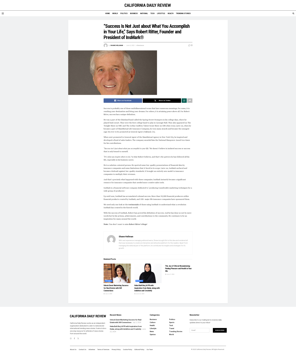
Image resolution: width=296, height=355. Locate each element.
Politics (124, 13)
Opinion (153, 334)
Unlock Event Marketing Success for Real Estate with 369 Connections (116, 288)
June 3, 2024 (170, 274)
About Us (73, 349)
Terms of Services (103, 349)
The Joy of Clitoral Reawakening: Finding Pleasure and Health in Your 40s (178, 268)
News (152, 331)
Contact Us (82, 349)
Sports (171, 322)
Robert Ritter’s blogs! (138, 224)
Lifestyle (161, 13)
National (144, 13)
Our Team (150, 349)
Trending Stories (183, 13)
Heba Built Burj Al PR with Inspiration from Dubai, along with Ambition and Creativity (147, 288)
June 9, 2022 (130, 45)
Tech (152, 13)
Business (134, 13)
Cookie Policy (127, 349)
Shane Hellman (116, 45)
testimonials (133, 204)
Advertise (92, 349)
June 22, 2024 (139, 294)
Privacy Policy (116, 349)
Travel (171, 328)
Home (107, 13)
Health (170, 13)
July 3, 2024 (108, 294)
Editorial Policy (139, 349)
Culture (152, 322)
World (115, 13)
